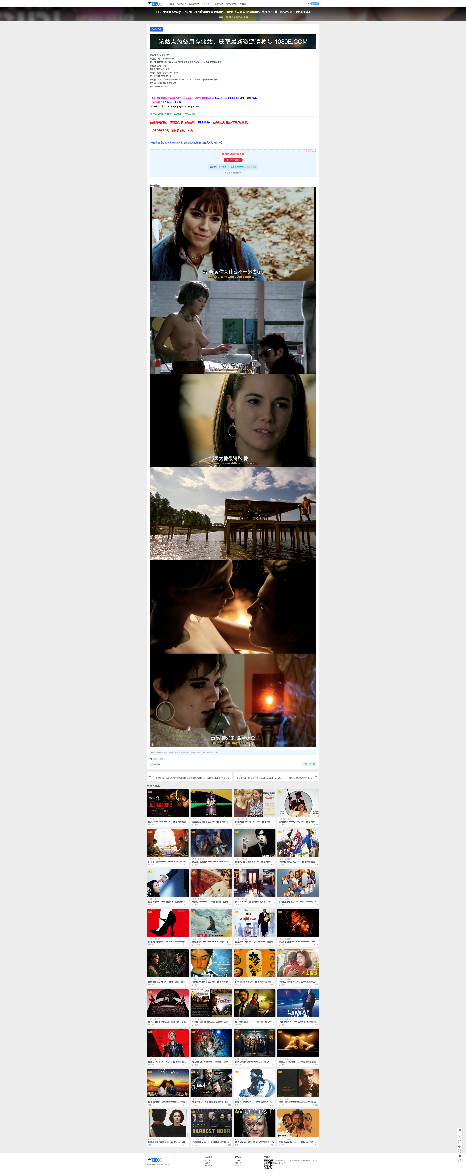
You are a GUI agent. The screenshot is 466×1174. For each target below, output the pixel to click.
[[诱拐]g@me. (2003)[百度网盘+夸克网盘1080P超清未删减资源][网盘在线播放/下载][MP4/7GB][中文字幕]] (168, 883)
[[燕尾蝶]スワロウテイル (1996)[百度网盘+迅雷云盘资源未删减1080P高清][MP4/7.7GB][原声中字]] (211, 963)
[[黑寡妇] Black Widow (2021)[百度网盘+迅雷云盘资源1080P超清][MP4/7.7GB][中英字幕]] (168, 1043)
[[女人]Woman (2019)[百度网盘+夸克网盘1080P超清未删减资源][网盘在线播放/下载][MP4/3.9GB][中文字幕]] (254, 1123)
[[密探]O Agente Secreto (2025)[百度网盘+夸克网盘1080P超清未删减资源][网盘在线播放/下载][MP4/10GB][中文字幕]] (298, 1123)
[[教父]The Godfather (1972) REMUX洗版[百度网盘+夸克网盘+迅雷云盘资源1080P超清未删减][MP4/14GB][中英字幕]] (298, 1083)
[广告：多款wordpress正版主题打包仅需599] (233, 42)
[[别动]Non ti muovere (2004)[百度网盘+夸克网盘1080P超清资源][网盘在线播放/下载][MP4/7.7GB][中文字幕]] (254, 1083)
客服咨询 (237, 1163)
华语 (159, 819)
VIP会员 (242, 3)
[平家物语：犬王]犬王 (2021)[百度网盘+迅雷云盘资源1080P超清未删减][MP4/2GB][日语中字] (298, 863)
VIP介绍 (237, 1160)
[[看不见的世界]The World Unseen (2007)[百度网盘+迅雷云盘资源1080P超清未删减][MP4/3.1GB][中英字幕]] (168, 1083)
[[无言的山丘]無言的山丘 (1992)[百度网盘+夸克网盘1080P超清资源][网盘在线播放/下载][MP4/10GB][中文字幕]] (211, 803)
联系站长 (237, 1165)
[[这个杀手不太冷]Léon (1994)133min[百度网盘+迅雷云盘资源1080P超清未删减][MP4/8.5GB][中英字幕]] (254, 923)
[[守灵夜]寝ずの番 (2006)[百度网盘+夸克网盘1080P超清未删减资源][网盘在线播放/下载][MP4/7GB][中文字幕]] (254, 963)
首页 (172, 3)
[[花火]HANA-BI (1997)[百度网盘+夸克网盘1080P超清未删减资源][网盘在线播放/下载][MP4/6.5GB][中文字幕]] (298, 1003)
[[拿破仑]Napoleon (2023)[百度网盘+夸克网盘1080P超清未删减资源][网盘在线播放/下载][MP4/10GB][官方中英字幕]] (211, 883)
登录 (315, 4)
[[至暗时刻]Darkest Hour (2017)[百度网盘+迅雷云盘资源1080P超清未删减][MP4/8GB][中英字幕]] (211, 1123)
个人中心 (208, 1160)
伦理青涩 (218, 3)
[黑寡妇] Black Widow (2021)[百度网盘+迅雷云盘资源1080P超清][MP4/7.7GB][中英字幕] (167, 1063)
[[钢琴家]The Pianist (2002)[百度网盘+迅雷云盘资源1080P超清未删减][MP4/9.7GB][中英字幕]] (211, 1003)
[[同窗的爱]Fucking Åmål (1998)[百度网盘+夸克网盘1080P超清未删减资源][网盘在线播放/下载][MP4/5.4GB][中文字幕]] (254, 803)
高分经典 (157, 939)
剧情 (161, 759)
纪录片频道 (231, 3)
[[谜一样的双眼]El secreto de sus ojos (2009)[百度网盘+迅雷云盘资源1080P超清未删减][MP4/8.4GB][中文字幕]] (254, 1003)
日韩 (238, 859)
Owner (157, 764)
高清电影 (181, 3)
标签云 (207, 1163)
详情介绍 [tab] (157, 29)
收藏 (313, 764)
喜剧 (242, 979)
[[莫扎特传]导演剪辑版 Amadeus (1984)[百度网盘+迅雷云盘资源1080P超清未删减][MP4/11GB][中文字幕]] (168, 1003)
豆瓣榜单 (205, 3)
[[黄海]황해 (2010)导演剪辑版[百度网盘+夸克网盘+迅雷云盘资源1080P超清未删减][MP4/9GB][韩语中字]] (211, 1083)
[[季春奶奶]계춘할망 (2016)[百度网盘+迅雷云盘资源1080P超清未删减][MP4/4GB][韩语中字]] (298, 963)
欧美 (233, 17)
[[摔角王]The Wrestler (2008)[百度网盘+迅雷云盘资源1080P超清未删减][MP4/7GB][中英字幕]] (298, 1043)
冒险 (194, 939)
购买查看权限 (234, 160)
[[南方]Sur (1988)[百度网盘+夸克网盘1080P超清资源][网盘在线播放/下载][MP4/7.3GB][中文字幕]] (254, 883)
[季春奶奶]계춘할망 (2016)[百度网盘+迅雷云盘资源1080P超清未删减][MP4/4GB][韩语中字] (298, 983)
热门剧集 (193, 3)
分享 (305, 764)
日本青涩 (204, 979)
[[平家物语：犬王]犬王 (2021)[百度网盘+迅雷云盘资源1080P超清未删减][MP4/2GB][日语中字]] (298, 843)
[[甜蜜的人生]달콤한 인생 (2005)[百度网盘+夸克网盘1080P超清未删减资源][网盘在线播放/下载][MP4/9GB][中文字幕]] (254, 843)
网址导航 (208, 1165)
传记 (155, 759)
